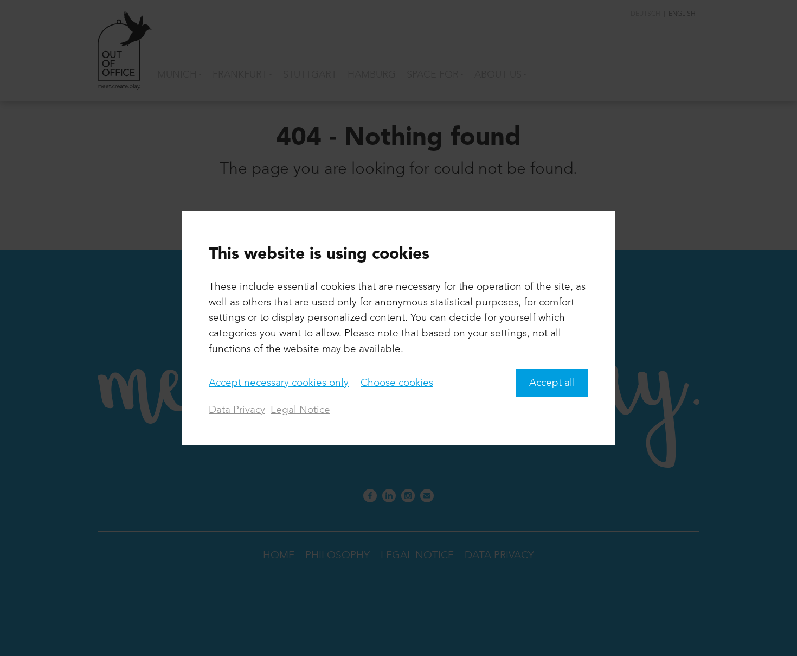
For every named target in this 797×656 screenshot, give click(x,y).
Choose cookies (397, 383)
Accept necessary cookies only (279, 383)
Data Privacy (237, 410)
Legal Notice (300, 410)
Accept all (552, 383)
